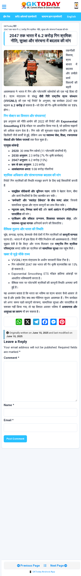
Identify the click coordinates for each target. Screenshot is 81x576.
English (71, 16)
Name (9, 405)
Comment (11, 358)
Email (9, 420)
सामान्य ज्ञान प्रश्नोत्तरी (52, 16)
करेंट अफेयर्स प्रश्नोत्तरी (26, 16)
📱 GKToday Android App (42, 572)
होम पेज (6, 16)
